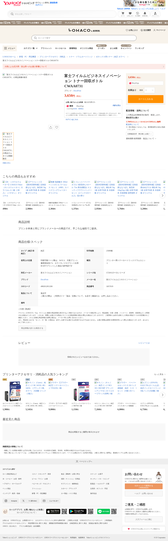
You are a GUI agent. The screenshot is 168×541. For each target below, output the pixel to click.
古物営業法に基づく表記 (78, 523)
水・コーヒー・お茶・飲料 (12, 479)
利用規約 (73, 537)
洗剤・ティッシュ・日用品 (70, 479)
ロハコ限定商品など (10, 474)
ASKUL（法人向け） (10, 526)
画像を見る (6, 163)
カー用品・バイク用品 (69, 493)
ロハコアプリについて (26, 513)
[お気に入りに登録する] (56, 127)
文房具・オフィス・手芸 (99, 488)
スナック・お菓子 (96, 474)
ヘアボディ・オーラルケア (12, 483)
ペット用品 (6, 488)
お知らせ (6, 520)
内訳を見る (117, 105)
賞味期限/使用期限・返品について (140, 139)
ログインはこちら (72, 119)
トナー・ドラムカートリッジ (81, 57)
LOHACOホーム (9, 57)
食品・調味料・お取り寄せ (70, 474)
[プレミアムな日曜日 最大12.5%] (84, 22)
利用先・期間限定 (78, 108)
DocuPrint (77, 91)
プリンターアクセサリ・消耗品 (52, 57)
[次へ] (162, 195)
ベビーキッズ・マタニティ (41, 483)
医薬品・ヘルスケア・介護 (99, 483)
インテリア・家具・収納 (11, 493)
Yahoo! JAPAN (123, 9)
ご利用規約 (108, 520)
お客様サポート (27, 520)
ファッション (36, 488)
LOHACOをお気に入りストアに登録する (145, 529)
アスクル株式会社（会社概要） (30, 526)
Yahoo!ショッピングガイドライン (98, 537)
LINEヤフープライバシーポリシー (31, 537)
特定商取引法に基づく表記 (37, 523)
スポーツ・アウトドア (69, 488)
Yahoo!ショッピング (10, 537)
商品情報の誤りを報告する (32, 328)
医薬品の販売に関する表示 (98, 523)
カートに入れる (145, 99)
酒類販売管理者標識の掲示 (58, 523)
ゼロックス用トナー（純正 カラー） (111, 57)
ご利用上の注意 (72, 520)
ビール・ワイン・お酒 (40, 479)
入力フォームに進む (143, 519)
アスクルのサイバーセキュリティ (14, 523)
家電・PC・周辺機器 (27, 57)
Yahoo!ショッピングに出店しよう (145, 9)
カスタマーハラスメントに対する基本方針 (50, 520)
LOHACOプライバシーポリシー (91, 520)
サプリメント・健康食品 (69, 483)
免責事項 (81, 537)
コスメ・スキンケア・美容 (41, 474)
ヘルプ (162, 9)
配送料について (132, 124)
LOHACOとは (16, 520)
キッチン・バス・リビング (99, 479)
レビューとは (144, 343)
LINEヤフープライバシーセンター (56, 537)
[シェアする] (50, 127)
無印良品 (93, 493)
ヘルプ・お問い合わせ (144, 493)
